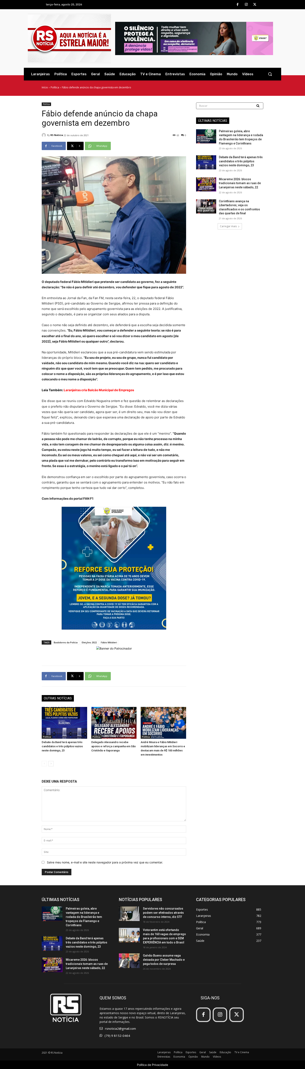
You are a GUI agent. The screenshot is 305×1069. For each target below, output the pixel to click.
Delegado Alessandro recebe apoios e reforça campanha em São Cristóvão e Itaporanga (113, 746)
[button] (270, 74)
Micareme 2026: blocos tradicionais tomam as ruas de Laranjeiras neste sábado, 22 (240, 183)
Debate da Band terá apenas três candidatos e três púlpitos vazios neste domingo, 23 (62, 746)
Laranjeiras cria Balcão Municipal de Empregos (99, 390)
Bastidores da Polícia (66, 642)
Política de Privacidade (152, 1065)
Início (45, 87)
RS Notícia (56, 135)
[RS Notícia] (44, 135)
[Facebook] (237, 4)
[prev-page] (44, 763)
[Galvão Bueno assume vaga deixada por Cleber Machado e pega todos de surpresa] (129, 960)
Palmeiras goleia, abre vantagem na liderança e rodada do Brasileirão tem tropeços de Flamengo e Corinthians (84, 917)
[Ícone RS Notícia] (69, 38)
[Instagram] (246, 4)
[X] (254, 4)
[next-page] (51, 763)
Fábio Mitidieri (109, 642)
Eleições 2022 (89, 642)
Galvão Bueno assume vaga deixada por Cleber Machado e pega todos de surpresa (164, 959)
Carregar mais (228, 226)
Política (55, 87)
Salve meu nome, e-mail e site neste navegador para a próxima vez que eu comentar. (105, 862)
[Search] (258, 105)
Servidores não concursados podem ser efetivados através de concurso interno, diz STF (163, 913)
